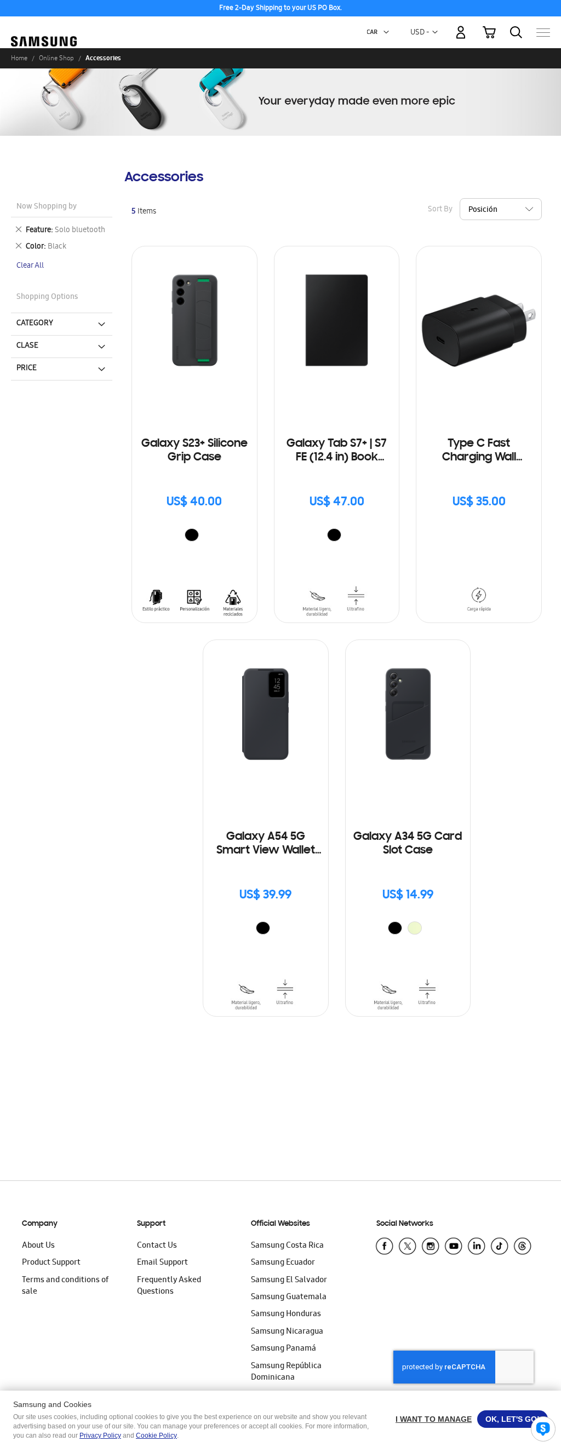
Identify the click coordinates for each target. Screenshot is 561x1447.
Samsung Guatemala (289, 1297)
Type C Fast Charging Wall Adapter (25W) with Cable (478, 451)
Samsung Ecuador (283, 1263)
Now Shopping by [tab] (46, 207)
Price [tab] (26, 368)
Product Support (51, 1263)
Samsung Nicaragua (287, 1332)
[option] (192, 534)
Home (19, 58)
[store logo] (44, 26)
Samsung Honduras (286, 1314)
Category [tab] (34, 324)
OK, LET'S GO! (512, 1419)
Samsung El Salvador (289, 1280)
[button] (386, 32)
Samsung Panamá (283, 1349)
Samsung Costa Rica (287, 1246)
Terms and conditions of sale (65, 1286)
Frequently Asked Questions (169, 1286)
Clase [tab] (27, 346)
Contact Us (157, 1246)
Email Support (162, 1263)
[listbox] (194, 536)
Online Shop (56, 58)
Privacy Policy (100, 1435)
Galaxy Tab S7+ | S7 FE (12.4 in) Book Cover (337, 451)
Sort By (440, 210)
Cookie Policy (156, 1435)
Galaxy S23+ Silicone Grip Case (194, 451)
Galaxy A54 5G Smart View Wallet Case (265, 844)
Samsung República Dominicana (286, 1372)
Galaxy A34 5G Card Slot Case (407, 844)
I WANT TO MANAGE (434, 1419)
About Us (38, 1246)
